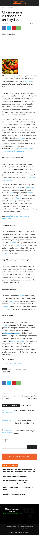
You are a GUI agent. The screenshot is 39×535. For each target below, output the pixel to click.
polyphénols (17, 369)
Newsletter (15, 529)
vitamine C (6, 169)
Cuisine (11, 8)
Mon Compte (24, 529)
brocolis (11, 201)
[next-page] (6, 440)
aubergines (7, 333)
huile (26, 344)
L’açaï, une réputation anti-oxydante (29, 397)
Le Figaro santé (15, 363)
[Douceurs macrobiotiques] (7, 413)
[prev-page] (3, 440)
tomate (4, 253)
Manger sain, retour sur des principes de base (18, 488)
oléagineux (30, 187)
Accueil (4, 8)
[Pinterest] (14, 28)
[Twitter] (9, 28)
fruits (25, 175)
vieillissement (29, 81)
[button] (3, 3)
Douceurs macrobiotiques (24, 411)
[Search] (36, 3)
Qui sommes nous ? (10, 527)
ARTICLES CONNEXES (10, 405)
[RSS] (32, 510)
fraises (30, 193)
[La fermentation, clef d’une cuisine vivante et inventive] (7, 423)
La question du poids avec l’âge (9, 397)
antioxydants (6, 371)
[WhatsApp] (18, 28)
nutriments (21, 138)
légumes (18, 198)
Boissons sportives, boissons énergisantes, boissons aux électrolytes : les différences (19, 470)
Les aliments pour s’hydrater (14, 494)
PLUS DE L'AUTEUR (27, 405)
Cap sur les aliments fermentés (15, 476)
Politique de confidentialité (25, 527)
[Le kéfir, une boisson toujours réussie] (7, 433)
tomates (12, 301)
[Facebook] (4, 28)
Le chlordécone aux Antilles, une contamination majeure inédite (15, 482)
